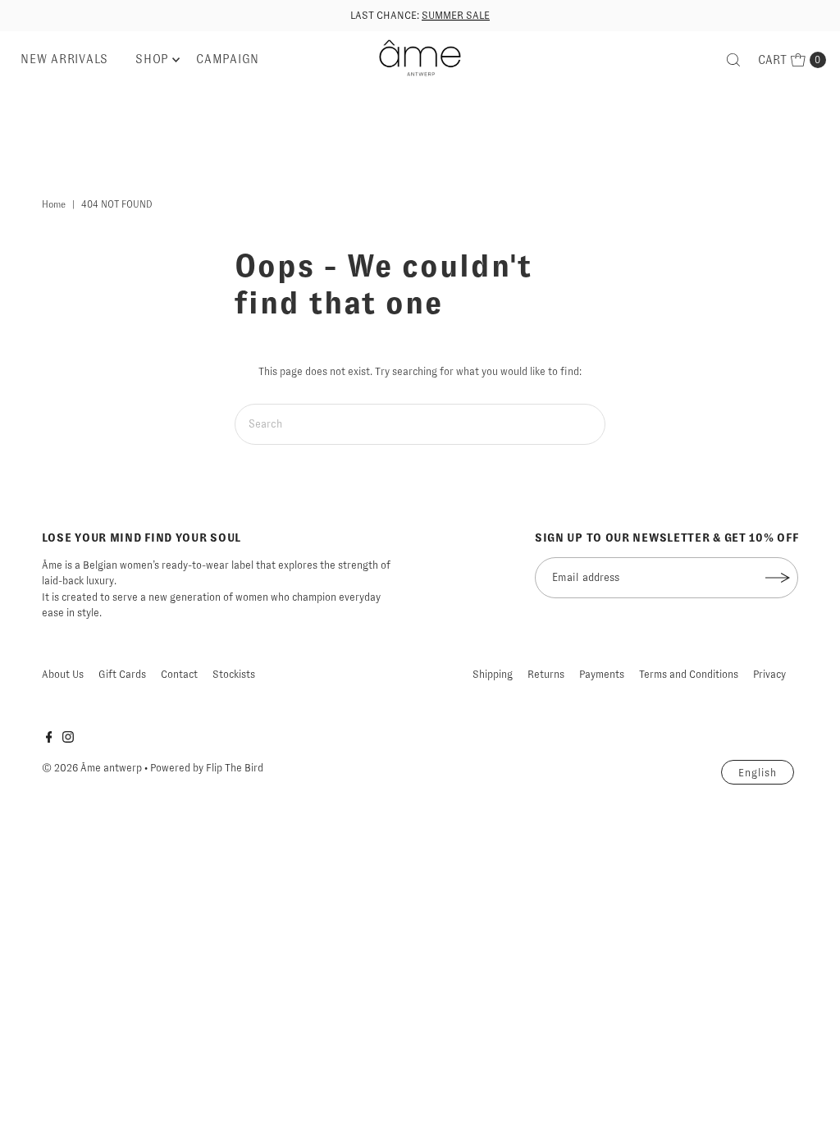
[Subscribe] (777, 577)
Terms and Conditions (688, 674)
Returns (545, 674)
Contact (179, 674)
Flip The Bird (234, 768)
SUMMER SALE (456, 15)
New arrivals (64, 59)
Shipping (492, 674)
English (757, 772)
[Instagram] (68, 739)
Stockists (233, 674)
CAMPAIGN (227, 59)
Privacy (769, 674)
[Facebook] (49, 739)
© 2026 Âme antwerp (92, 768)
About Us (63, 674)
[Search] (733, 59)
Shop (152, 59)
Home (54, 204)
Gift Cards (122, 674)
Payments (601, 674)
